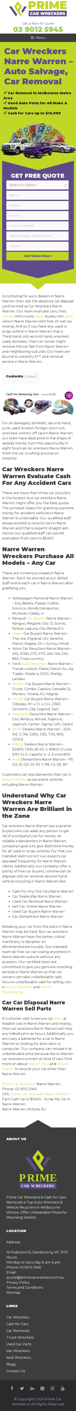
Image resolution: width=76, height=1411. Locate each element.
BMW (17, 729)
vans (68, 316)
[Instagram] (52, 1388)
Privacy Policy (18, 1282)
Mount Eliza (38, 1064)
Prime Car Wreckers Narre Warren (40, 1094)
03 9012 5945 (38, 29)
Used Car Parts (18, 1344)
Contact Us (15, 1371)
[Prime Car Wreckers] (38, 8)
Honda (18, 699)
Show (30, 376)
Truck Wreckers (20, 1337)
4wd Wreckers (18, 1358)
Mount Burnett (19, 987)
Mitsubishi (20, 714)
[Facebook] (12, 1388)
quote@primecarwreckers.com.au (35, 1277)
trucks (7, 316)
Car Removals (17, 1331)
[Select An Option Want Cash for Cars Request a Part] (38, 184)
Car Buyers (36, 618)
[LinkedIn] (32, 1388)
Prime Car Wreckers (19, 1084)
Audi (16, 759)
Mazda (17, 744)
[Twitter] (22, 1388)
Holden (18, 684)
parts (58, 1019)
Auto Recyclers (34, 664)
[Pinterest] (42, 1388)
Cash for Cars (17, 1324)
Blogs (11, 1364)
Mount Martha (14, 780)
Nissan (17, 634)
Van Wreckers (18, 1351)
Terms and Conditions (24, 1288)
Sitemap (13, 1293)
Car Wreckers (17, 1317)
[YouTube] (62, 1388)
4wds (39, 316)
